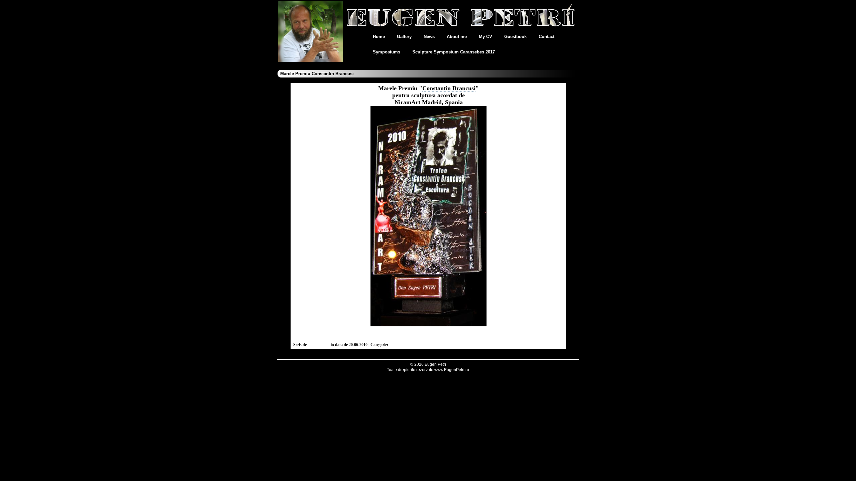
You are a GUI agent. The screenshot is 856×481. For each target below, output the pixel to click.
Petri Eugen (319, 344)
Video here (429, 334)
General (396, 344)
